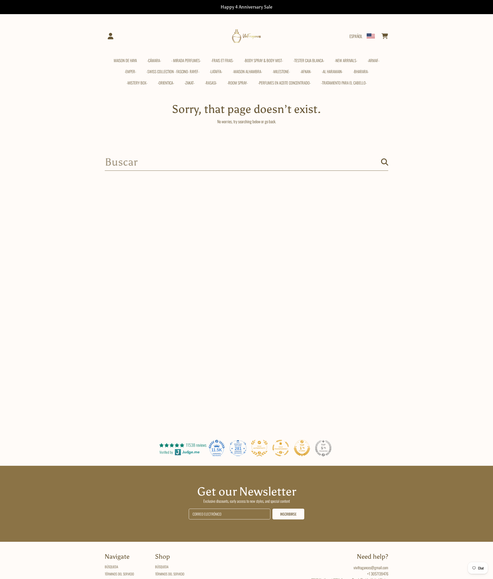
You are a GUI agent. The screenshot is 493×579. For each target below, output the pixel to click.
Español (355, 36)
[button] (384, 36)
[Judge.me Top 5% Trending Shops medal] (323, 448)
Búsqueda (111, 566)
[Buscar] (384, 162)
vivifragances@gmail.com (371, 567)
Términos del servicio (119, 573)
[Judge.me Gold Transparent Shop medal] (280, 448)
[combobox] (246, 162)
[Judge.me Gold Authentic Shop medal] (259, 448)
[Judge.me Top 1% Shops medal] (302, 448)
